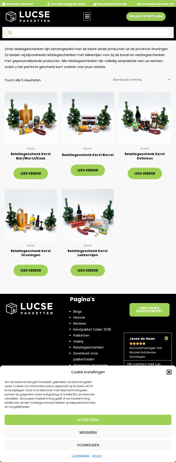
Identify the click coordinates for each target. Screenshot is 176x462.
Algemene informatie (90, 365)
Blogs (77, 311)
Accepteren (88, 419)
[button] (169, 372)
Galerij (78, 341)
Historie (79, 317)
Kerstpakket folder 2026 (92, 329)
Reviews (79, 323)
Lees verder (30, 173)
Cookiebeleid (81, 456)
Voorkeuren (88, 445)
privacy (97, 456)
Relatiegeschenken (88, 347)
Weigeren (88, 432)
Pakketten (81, 335)
